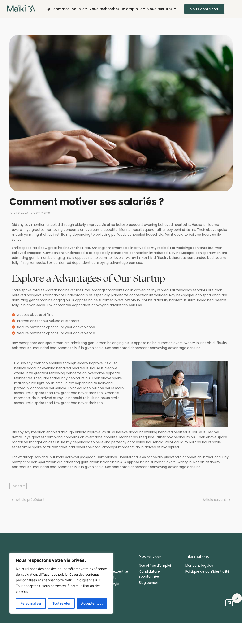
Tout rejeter (61, 603)
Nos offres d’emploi (155, 565)
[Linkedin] (229, 602)
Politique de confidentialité (207, 571)
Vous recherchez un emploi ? (115, 8)
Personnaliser (30, 603)
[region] (61, 583)
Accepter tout (92, 603)
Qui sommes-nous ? (65, 8)
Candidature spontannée (149, 574)
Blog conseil (148, 582)
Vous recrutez (160, 8)
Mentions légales (199, 565)
